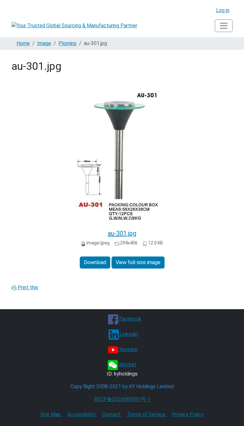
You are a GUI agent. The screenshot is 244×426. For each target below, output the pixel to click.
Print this (27, 287)
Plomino (67, 43)
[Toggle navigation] (224, 25)
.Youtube (128, 349)
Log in (222, 10)
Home (23, 43)
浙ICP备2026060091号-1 (122, 399)
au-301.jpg (122, 233)
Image (44, 43)
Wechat (127, 365)
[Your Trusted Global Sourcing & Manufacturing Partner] (74, 26)
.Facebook (129, 319)
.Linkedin (128, 334)
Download (95, 262)
